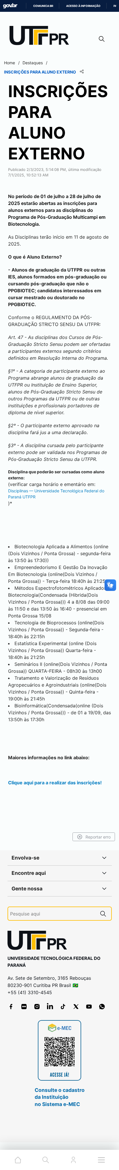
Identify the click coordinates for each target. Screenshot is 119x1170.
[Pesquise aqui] (103, 913)
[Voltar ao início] (39, 941)
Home (9, 62)
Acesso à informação (83, 5)
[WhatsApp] (101, 1006)
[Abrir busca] (102, 38)
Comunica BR (43, 5)
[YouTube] (88, 1006)
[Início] (41, 37)
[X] (75, 1006)
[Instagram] (37, 1006)
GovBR (10, 6)
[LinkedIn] (50, 1006)
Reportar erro (98, 836)
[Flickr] (24, 1006)
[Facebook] (11, 1006)
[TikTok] (63, 1006)
